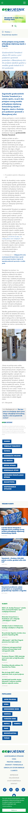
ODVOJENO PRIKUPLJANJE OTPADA (13, 476)
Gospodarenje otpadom (9, 35)
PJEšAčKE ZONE (10, 719)
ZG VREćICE (8, 460)
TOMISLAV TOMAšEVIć (12, 446)
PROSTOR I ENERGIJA (14, 762)
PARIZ (6, 728)
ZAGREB (7, 441)
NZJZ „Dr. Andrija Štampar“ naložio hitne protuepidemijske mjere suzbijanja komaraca (14, 609)
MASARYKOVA (9, 482)
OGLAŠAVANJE (14, 778)
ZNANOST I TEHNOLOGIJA (14, 765)
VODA (14, 759)
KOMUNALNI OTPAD (11, 470)
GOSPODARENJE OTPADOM (10, 488)
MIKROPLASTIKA (10, 733)
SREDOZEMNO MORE (11, 709)
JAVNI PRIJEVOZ (10, 699)
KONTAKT (14, 783)
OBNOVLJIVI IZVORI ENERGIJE (14, 767)
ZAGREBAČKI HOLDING (12, 456)
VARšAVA (7, 714)
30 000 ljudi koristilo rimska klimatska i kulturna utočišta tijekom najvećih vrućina (11, 681)
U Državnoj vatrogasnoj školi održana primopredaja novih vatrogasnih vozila (11, 649)
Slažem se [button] (14, 810)
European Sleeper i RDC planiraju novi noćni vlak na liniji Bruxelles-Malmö (13, 658)
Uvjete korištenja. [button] (7, 806)
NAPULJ (7, 723)
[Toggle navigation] (24, 3)
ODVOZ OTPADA (10, 465)
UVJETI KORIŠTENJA (14, 781)
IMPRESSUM (14, 775)
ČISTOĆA (7, 451)
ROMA (6, 704)
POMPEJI (17, 723)
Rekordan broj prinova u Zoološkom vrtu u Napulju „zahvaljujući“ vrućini (11, 618)
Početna (7, 32)
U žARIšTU (14, 770)
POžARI (7, 738)
